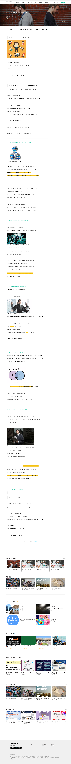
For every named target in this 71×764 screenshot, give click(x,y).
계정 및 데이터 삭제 (54, 749)
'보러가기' (35, 541)
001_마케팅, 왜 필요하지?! (26, 569)
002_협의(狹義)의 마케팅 (41, 569)
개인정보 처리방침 (54, 746)
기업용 (58, 2)
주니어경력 (22, 610)
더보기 (66, 601)
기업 (31, 744)
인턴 (51, 610)
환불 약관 (52, 747)
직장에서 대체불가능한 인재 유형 (13, 569)
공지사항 (52, 744)
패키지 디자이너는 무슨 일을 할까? (12, 588)
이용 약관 (52, 745)
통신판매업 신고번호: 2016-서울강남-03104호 (18, 757)
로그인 (63, 2)
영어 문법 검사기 (43, 744)
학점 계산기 (42, 746)
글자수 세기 (42, 745)
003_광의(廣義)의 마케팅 (55, 569)
